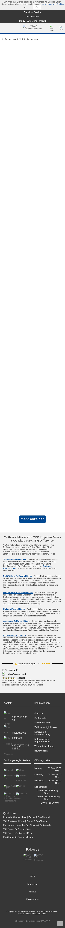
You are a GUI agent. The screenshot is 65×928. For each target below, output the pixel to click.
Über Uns (39, 713)
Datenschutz (32, 899)
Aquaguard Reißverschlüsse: (16, 621)
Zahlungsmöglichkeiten (45, 727)
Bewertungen (41, 750)
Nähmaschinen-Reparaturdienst (42, 740)
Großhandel (40, 718)
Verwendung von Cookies (53, 4)
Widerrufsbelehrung (44, 746)
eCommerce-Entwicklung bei (27, 921)
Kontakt (32, 891)
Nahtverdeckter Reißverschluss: (18, 593)
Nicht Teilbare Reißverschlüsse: (17, 576)
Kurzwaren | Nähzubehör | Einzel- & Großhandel (27, 825)
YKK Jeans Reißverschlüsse (17, 829)
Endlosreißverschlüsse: (14, 609)
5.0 (44, 663)
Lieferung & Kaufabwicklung (42, 733)
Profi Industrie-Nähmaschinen (18, 837)
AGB (32, 876)
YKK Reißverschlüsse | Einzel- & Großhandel (25, 821)
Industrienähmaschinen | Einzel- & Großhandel (26, 817)
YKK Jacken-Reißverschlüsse (17, 833)
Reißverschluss (9, 39)
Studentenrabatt (42, 722)
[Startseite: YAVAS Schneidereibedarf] (32, 28)
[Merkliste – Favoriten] (57, 28)
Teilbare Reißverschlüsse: (15, 559)
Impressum (32, 884)
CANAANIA (45, 921)
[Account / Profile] (51, 28)
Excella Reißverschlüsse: (14, 635)
